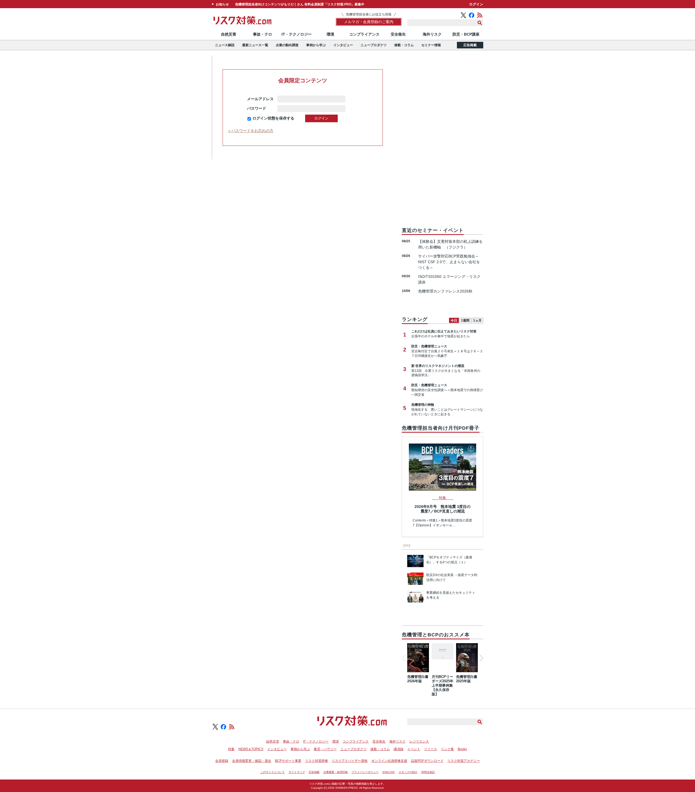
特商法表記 (428, 772)
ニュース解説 (225, 45)
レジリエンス (419, 741)
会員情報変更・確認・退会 (251, 761)
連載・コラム (404, 45)
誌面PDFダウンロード (427, 761)
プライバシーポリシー (365, 772)
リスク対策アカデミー (463, 761)
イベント (413, 749)
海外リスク (432, 34)
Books (462, 749)
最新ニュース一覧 (255, 45)
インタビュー (343, 45)
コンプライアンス (364, 34)
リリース (430, 749)
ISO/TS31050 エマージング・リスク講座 (449, 279)
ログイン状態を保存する (273, 118)
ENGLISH (389, 772)
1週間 (465, 320)
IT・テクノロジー (297, 34)
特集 (231, 749)
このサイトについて (272, 772)
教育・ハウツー (325, 749)
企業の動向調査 (287, 45)
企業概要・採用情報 (335, 772)
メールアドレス (260, 99)
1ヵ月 (477, 320)
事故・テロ (262, 34)
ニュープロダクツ (374, 45)
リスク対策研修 (316, 761)
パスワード (260, 108)
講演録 (398, 749)
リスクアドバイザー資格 (350, 761)
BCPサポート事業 (288, 761)
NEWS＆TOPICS (250, 749)
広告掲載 (470, 45)
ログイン (476, 4)
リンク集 (447, 749)
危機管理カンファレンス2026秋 (445, 291)
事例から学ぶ (316, 45)
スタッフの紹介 (408, 772)
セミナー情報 (431, 45)
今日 (454, 320)
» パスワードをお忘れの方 (250, 130)
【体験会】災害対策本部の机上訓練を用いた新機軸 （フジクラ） (450, 244)
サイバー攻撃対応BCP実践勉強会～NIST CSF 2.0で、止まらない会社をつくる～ (449, 262)
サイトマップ (297, 772)
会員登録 (221, 761)
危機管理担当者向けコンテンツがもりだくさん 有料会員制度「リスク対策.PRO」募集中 (299, 4)
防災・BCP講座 (466, 34)
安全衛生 (398, 34)
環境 (330, 34)
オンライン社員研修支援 (389, 761)
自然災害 (228, 34)
